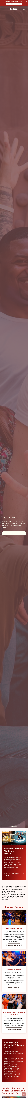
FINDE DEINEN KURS (14, 945)
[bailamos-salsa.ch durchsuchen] (24, 9)
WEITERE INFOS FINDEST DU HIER (13, 874)
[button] (1, 826)
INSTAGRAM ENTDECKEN (14, 1029)
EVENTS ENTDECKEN (14, 988)
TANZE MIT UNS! (14, 534)
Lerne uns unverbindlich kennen (14, 3)
